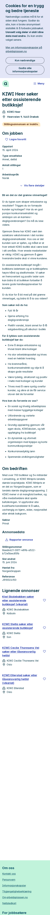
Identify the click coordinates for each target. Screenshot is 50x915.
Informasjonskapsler (14, 885)
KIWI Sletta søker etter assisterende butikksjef (17, 626)
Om (15, 897)
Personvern (8, 879)
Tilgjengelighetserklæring (16, 891)
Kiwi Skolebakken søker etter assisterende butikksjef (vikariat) (18, 600)
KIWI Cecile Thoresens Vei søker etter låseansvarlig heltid (20, 651)
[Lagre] (44, 600)
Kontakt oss (9, 873)
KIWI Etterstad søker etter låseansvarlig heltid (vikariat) (19, 679)
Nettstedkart (9, 903)
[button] (19, 539)
